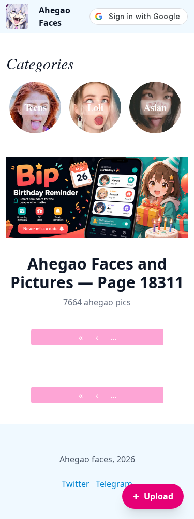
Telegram (114, 484)
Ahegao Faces (54, 16)
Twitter (75, 484)
